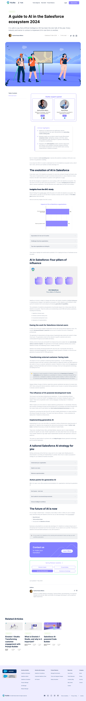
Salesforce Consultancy (40, 673)
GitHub (51, 398)
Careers (69, 685)
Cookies (81, 695)
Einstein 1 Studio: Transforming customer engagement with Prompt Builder (12, 642)
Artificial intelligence (72, 300)
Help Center (70, 682)
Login (65, 2)
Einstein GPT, (43, 350)
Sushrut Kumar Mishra (17, 35)
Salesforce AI (12, 11)
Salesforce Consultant (25, 679)
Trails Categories (36, 2)
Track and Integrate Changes (57, 676)
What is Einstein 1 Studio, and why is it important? (33, 639)
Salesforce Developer (25, 673)
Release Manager (24, 688)
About (43, 115)
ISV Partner (37, 679)
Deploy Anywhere (54, 679)
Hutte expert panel (12, 95)
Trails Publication (71, 676)
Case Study (70, 673)
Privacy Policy (74, 695)
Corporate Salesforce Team (40, 676)
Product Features (51, 2)
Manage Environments (55, 673)
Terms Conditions (64, 695)
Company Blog (71, 679)
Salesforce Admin (24, 676)
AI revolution (71, 514)
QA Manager (23, 685)
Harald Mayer (6, 650)
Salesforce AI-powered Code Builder (50, 639)
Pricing (80, 676)
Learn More (67, 551)
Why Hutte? (43, 2)
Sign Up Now (74, 2)
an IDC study (43, 193)
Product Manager (24, 682)
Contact (81, 682)
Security (81, 679)
